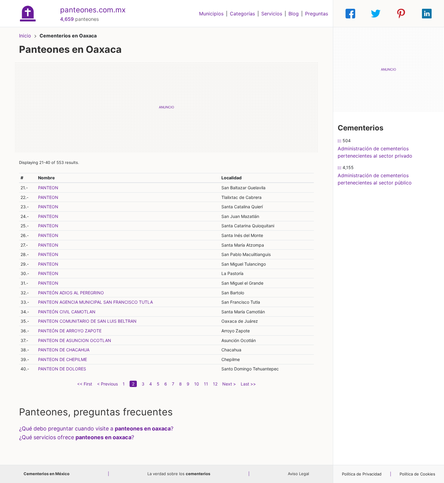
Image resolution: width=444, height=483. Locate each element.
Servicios (271, 14)
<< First (84, 383)
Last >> (248, 383)
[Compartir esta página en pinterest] (401, 13)
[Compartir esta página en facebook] (350, 13)
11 (206, 383)
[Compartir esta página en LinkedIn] (427, 13)
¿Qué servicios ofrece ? (76, 437)
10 (196, 383)
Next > (229, 383)
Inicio (25, 36)
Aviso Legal (298, 473)
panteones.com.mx (93, 9)
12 (215, 383)
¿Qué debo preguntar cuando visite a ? (96, 428)
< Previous (107, 383)
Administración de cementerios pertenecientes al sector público (375, 179)
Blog (293, 14)
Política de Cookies (417, 474)
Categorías (242, 14)
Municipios (211, 14)
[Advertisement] (166, 107)
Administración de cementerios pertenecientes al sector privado (375, 152)
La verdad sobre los (178, 473)
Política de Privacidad (361, 474)
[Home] (28, 13)
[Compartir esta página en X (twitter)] (376, 13)
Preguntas (316, 14)
